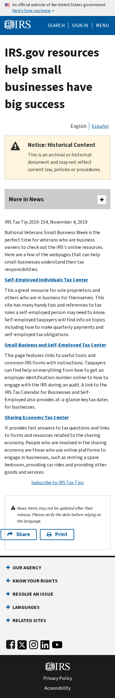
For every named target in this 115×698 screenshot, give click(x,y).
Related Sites (29, 620)
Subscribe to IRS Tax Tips (57, 482)
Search (56, 25)
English (78, 126)
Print (61, 534)
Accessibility (57, 688)
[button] (80, 25)
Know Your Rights (35, 581)
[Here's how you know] (57, 8)
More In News (26, 199)
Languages (26, 607)
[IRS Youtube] (57, 643)
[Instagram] (33, 643)
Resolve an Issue (33, 594)
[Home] (17, 24)
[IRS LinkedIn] (45, 643)
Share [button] (23, 534)
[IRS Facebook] (10, 643)
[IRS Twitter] (22, 643)
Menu (102, 25)
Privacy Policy (57, 678)
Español (100, 126)
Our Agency (27, 567)
